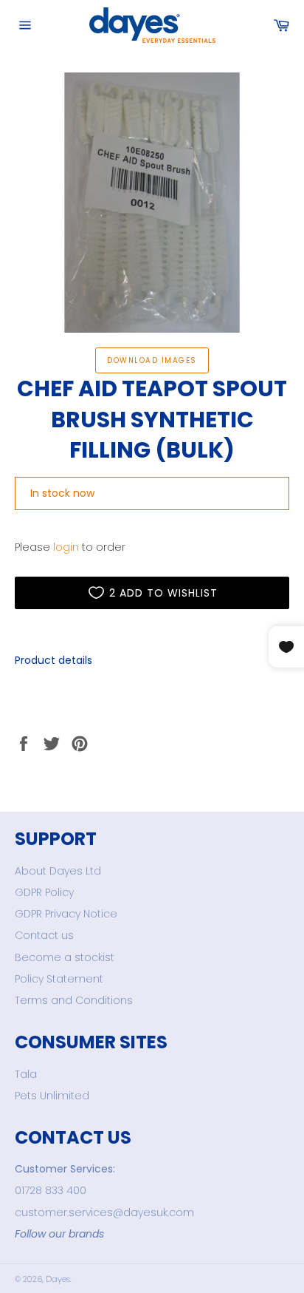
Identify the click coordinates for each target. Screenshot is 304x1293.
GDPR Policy (44, 892)
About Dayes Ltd (58, 870)
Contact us (44, 935)
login (66, 547)
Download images (151, 360)
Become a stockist (64, 957)
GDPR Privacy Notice (66, 913)
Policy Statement (59, 978)
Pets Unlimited (52, 1095)
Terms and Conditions (74, 1000)
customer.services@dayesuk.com (104, 1212)
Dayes (58, 1279)
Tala (26, 1074)
